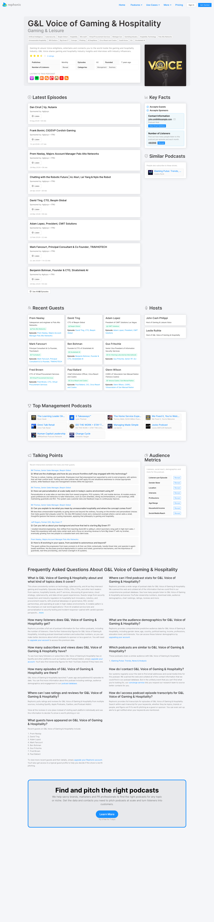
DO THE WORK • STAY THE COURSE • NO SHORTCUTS (90, 425)
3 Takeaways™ (83, 416)
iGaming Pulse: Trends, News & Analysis (168, 171)
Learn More (107, 814)
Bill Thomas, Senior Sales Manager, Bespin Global (51, 470)
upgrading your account (119, 637)
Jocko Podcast (160, 425)
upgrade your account (39, 640)
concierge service (137, 682)
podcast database (69, 683)
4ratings (50, 56)
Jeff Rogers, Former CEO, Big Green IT (46, 522)
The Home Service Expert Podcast (128, 416)
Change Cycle (83, 433)
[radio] (31, 56)
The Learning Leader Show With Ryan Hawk (51, 416)
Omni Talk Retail (45, 425)
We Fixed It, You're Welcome (166, 416)
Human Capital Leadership (51, 433)
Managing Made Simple (126, 425)
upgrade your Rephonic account (88, 760)
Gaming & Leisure (46, 30)
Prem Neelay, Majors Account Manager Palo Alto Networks (54, 539)
